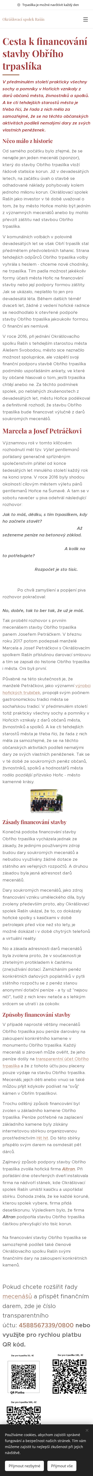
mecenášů (17, 1296)
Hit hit (42, 1138)
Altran (68, 1169)
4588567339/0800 (46, 1325)
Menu (86, 19)
